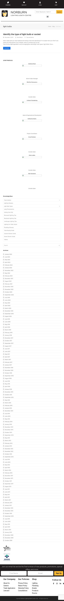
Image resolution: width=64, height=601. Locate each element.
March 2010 (8, 529)
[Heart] (24, 2)
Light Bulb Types (8, 206)
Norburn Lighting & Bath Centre (28, 598)
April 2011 (7, 497)
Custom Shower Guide (10, 233)
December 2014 (9, 410)
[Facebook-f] (53, 583)
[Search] (32, 245)
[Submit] (59, 245)
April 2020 (7, 305)
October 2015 (8, 394)
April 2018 (7, 327)
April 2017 (7, 357)
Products (35, 591)
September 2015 (9, 397)
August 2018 (8, 316)
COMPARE (8, 5)
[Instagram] (57, 583)
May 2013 (7, 438)
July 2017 (7, 348)
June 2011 (7, 492)
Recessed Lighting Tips (10, 215)
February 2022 (8, 276)
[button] (47, 16)
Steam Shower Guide (9, 236)
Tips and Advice (30, 37)
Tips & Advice (7, 200)
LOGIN (40, 5)
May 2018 (7, 324)
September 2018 (9, 313)
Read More (6, 48)
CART (56, 5)
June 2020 (7, 300)
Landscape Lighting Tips (10, 221)
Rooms (34, 593)
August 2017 (8, 346)
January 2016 (8, 389)
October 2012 (8, 454)
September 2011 (9, 483)
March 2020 (8, 308)
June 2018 (7, 321)
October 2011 (8, 481)
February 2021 (8, 284)
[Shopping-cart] (56, 2)
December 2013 (9, 427)
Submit (59, 12)
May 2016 (7, 383)
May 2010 (7, 524)
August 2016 (8, 378)
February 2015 (8, 405)
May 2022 (7, 273)
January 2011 (8, 505)
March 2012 (8, 470)
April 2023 (7, 262)
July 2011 (7, 489)
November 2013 (9, 429)
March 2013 (8, 440)
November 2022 (9, 270)
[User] (40, 2)
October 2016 (8, 373)
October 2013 (8, 432)
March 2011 (8, 500)
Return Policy (22, 586)
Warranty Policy (23, 588)
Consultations (22, 591)
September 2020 (9, 294)
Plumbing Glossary (9, 227)
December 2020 (9, 286)
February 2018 (8, 332)
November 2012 (9, 451)
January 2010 (8, 532)
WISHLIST (24, 5)
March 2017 (8, 359)
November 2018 (9, 311)
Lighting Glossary (8, 203)
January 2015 (8, 408)
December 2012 (9, 448)
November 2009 (9, 537)
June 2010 (7, 521)
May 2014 (7, 419)
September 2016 (9, 375)
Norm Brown (20, 37)
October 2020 (8, 292)
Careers (6, 586)
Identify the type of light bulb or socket (22, 34)
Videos (6, 239)
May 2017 (7, 354)
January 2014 (8, 424)
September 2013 (9, 435)
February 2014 (8, 421)
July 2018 (7, 319)
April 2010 (7, 527)
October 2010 (8, 513)
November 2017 (9, 338)
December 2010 (9, 508)
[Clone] (8, 2)
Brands (34, 588)
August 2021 (8, 281)
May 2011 (7, 494)
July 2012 (7, 459)
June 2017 (7, 351)
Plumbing (35, 586)
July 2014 (7, 413)
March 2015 (8, 402)
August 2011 (8, 486)
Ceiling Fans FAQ (8, 212)
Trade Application (9, 588)
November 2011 (9, 478)
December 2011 (9, 475)
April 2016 (7, 386)
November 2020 (9, 289)
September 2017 (9, 343)
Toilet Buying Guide (9, 230)
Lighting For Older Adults (10, 224)
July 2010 (7, 519)
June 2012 (7, 462)
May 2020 (7, 302)
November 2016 (9, 370)
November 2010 (9, 510)
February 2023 (8, 265)
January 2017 (8, 365)
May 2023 (7, 259)
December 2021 (9, 278)
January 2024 (8, 254)
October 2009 (8, 540)
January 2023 (8, 267)
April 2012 (7, 467)
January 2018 (8, 335)
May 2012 (7, 464)
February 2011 (8, 502)
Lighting (34, 583)
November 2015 (9, 392)
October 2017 (8, 340)
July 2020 (7, 297)
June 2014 (7, 416)
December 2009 (9, 535)
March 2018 (8, 329)
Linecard (6, 591)
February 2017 (8, 362)
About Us (6, 583)
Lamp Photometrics (9, 209)
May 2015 (7, 400)
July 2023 (7, 257)
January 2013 (8, 446)
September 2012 (9, 456)
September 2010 (9, 516)
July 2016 (7, 381)
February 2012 (8, 473)
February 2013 (8, 443)
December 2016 (9, 367)
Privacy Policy (23, 583)
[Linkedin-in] (60, 583)
